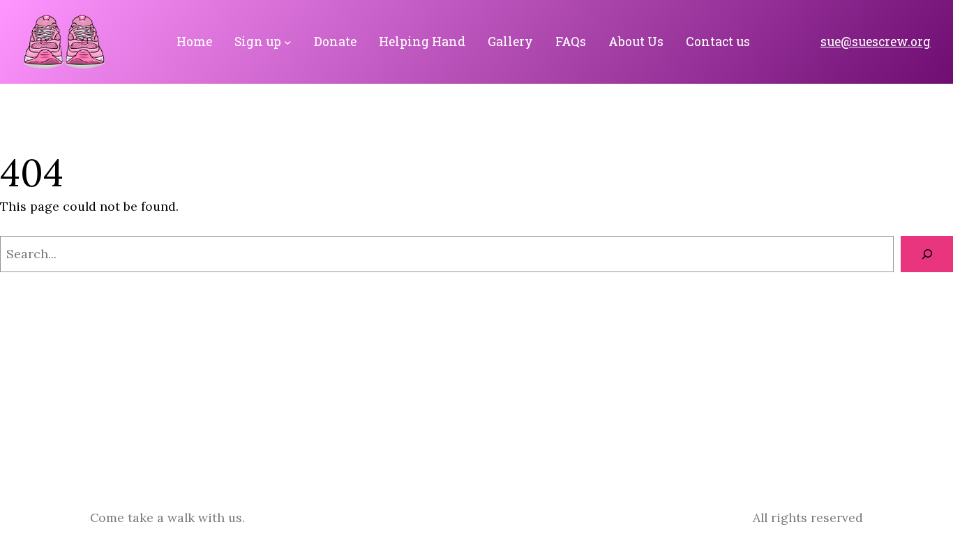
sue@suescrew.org (875, 42)
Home (194, 41)
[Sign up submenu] (288, 42)
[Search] (927, 254)
